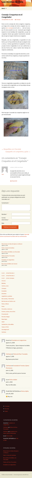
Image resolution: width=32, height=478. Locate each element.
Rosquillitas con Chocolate (11, 149)
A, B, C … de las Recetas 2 (8, 275)
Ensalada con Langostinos (8, 260)
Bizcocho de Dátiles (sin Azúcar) (9, 263)
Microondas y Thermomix (8, 298)
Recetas (7, 408)
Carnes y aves (5, 286)
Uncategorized (5, 329)
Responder (14, 181)
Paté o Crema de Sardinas (8, 248)
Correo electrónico (5, 219)
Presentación (5, 314)
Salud (3, 322)
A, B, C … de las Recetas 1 (8, 273)
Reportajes (4, 319)
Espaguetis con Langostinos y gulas (17, 152)
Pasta (3, 306)
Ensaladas (4, 291)
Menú (3, 8)
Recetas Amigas (6, 316)
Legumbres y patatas (7, 296)
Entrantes (4, 293)
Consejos (18, 19)
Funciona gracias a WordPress (21, 474)
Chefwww (8, 354)
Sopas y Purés (5, 327)
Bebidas (4, 283)
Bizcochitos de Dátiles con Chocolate (11, 252)
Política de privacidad (7, 474)
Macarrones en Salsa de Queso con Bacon (12, 244)
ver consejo (9, 28)
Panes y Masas (5, 304)
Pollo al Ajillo (13, 379)
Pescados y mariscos (7, 309)
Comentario (5, 203)
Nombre (4, 214)
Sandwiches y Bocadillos (8, 324)
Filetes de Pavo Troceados (8, 256)
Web (3, 223)
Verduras (4, 332)
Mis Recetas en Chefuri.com (8, 301)
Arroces (4, 280)
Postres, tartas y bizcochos (8, 311)
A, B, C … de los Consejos (8, 278)
